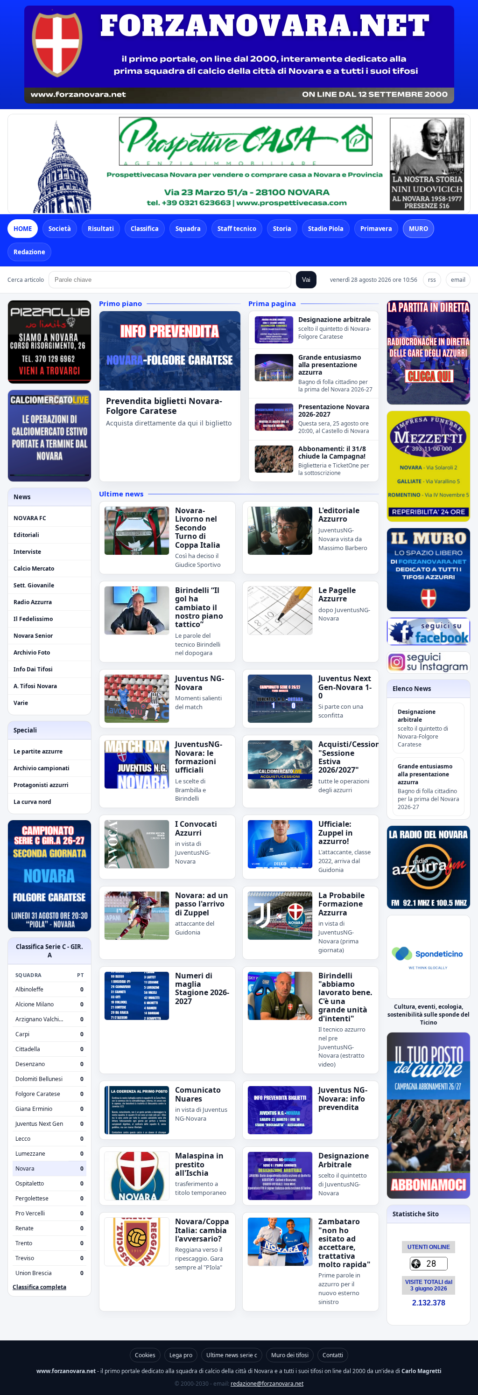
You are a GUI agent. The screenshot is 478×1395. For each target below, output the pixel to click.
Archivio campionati (42, 768)
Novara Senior (33, 636)
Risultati (101, 228)
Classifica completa (39, 1287)
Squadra (188, 228)
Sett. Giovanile (34, 585)
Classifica (145, 228)
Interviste (27, 552)
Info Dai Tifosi (33, 669)
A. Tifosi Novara (35, 686)
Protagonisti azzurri (41, 785)
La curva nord (32, 802)
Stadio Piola (326, 228)
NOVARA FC (30, 518)
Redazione (29, 252)
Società (60, 228)
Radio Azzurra (33, 602)
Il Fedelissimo (33, 619)
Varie (21, 703)
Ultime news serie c (231, 1355)
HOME (23, 228)
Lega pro (180, 1355)
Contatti (333, 1355)
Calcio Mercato (34, 568)
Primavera (376, 228)
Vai (306, 279)
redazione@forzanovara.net (267, 1384)
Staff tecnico (237, 228)
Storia (282, 228)
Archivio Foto (32, 652)
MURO (418, 228)
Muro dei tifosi (290, 1355)
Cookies (145, 1355)
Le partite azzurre (38, 751)
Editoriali (26, 535)
